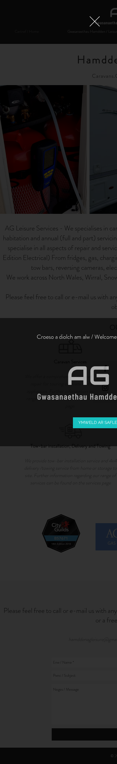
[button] (95, 21)
